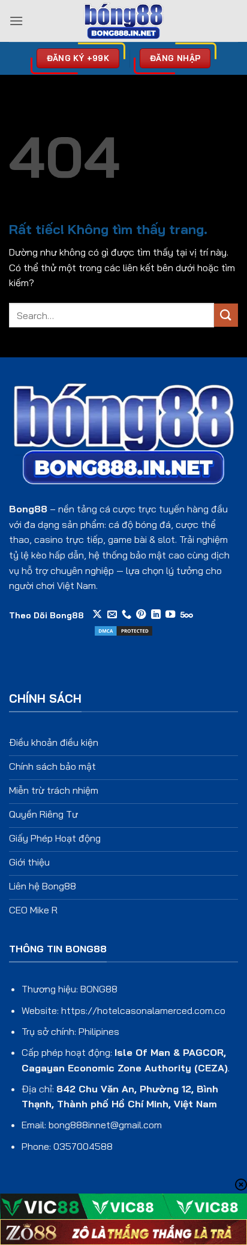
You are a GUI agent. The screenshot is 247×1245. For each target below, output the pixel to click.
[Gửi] (226, 315)
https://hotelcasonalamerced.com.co (143, 1010)
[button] (16, 20)
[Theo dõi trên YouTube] (170, 614)
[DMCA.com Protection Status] (123, 630)
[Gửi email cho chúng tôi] (112, 614)
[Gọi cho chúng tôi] (126, 614)
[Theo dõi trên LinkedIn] (156, 614)
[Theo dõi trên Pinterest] (141, 614)
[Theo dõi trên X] (97, 614)
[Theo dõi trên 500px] (186, 614)
